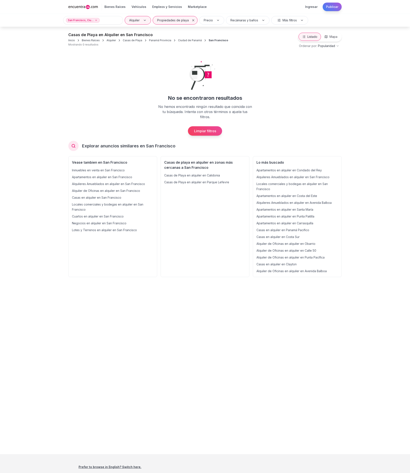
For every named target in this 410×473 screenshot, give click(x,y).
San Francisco (218, 40)
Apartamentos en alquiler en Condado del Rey (289, 170)
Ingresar (311, 7)
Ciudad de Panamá (190, 40)
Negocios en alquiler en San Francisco (99, 223)
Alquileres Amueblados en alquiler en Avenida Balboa (294, 202)
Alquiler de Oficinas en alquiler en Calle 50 (286, 250)
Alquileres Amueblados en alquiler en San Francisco (108, 184)
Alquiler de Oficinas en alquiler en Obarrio (285, 243)
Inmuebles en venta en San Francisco (98, 170)
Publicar (332, 7)
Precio (208, 20)
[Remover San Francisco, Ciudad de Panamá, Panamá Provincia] (96, 20)
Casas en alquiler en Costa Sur (278, 237)
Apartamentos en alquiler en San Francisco (102, 177)
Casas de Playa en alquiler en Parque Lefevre (196, 182)
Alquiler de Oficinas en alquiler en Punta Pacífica (290, 257)
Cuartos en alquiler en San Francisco (98, 216)
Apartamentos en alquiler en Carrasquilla (284, 223)
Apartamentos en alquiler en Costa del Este (286, 196)
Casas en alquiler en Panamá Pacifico (282, 230)
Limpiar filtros (205, 131)
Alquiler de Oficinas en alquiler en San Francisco (106, 190)
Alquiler (134, 20)
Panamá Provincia (160, 40)
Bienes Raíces (91, 40)
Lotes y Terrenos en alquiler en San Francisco (104, 230)
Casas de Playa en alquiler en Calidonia (192, 175)
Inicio (71, 40)
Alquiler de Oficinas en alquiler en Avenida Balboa (291, 271)
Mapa (333, 36)
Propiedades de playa (173, 20)
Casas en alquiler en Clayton (276, 264)
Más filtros (290, 20)
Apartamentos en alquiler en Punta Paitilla (285, 216)
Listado (312, 36)
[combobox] (319, 46)
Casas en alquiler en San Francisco (96, 197)
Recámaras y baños (244, 20)
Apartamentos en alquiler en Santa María (284, 209)
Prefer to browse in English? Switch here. (110, 467)
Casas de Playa (132, 40)
